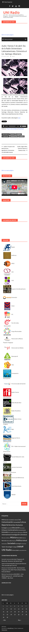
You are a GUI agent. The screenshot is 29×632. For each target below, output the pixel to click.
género (22, 532)
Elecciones (22, 528)
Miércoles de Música (6, 537)
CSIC (12, 280)
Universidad (15, 550)
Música (13, 537)
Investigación (15, 535)
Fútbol (18, 532)
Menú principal (8, 39)
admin (13, 56)
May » (19, 620)
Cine (19, 520)
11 (15, 609)
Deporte (5, 525)
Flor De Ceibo (15, 323)
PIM (12, 365)
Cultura (23, 522)
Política (19, 540)
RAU (12, 429)
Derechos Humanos (15, 525)
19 (18, 612)
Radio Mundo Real (16, 402)
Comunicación (13, 136)
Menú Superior (8, 2)
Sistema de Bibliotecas (17, 477)
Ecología (4, 528)
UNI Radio (11, 12)
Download (21, 129)
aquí (19, 118)
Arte (3, 520)
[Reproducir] (4, 126)
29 (3, 617)
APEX (12, 263)
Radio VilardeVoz (16, 411)
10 (11, 609)
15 (3, 612)
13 (22, 609)
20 (22, 612)
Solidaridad (23, 543)
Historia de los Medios (17, 348)
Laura (3, 563)
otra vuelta (9, 540)
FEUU (12, 306)
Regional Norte (15, 438)
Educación (16, 528)
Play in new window (12, 129)
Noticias (24, 537)
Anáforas (13, 255)
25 (15, 614)
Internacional (6, 535)
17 (11, 612)
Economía (9, 528)
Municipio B (14, 356)
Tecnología (9, 547)
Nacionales (19, 538)
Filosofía (11, 532)
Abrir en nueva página (7, 35)
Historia (25, 532)
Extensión (14, 297)
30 (7, 617)
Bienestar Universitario (9, 519)
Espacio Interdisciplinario (18, 289)
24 (11, 614)
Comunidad (16, 522)
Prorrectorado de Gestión (18, 384)
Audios (12, 134)
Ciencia (16, 519)
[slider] (24, 126)
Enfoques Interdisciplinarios (10, 530)
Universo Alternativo (22, 550)
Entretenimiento (22, 530)
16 (7, 612)
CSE (12, 272)
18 (15, 612)
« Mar (4, 620)
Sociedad (11, 543)
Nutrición (4, 540)
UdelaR (13, 494)
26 (18, 614)
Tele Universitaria (16, 486)
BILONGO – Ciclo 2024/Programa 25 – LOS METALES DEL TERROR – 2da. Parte (13, 576)
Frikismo (15, 532)
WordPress (11, 628)
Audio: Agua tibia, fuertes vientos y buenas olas (22, 148)
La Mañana (18, 134)
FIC (12, 314)
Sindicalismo (4, 543)
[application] (14, 126)
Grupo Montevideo (16, 331)
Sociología (18, 543)
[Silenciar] (21, 126)
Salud (25, 540)
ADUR (13, 247)
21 (26, 612)
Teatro (3, 547)
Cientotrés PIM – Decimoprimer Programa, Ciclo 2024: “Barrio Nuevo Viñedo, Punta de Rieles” (14, 569)
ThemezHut (4, 630)
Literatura (23, 535)
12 (18, 609)
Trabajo (14, 547)
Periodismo (14, 540)
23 (7, 614)
